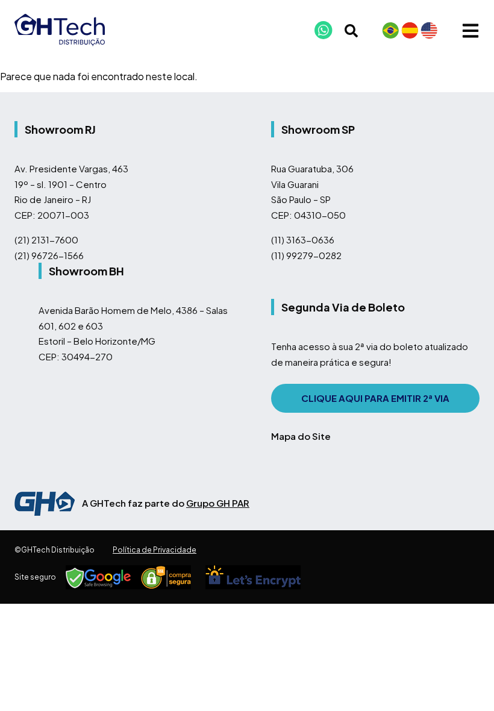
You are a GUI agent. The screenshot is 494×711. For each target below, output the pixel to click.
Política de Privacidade (154, 549)
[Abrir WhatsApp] (464, 680)
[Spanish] (409, 30)
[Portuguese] (390, 30)
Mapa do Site (301, 436)
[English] (429, 30)
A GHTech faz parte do (165, 503)
